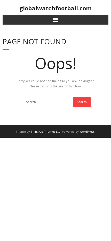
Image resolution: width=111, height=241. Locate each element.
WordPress (87, 131)
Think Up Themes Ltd (45, 131)
